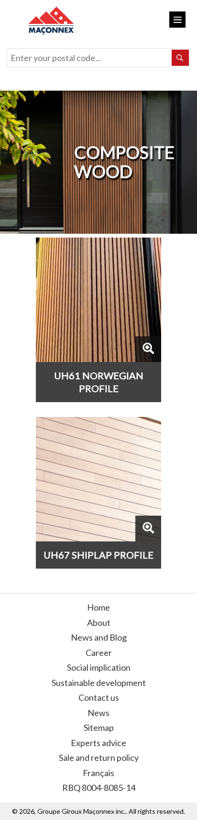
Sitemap (99, 727)
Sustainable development (99, 682)
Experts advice (98, 742)
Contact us (98, 697)
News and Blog (99, 637)
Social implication (99, 667)
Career (99, 652)
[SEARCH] (180, 58)
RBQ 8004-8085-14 (98, 787)
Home (98, 607)
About (98, 622)
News (98, 712)
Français (98, 773)
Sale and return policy (99, 757)
